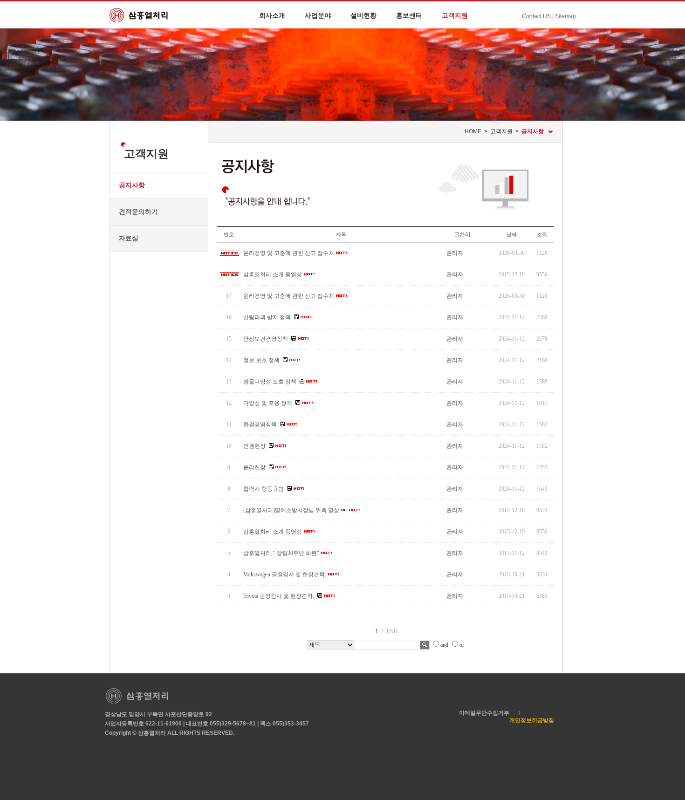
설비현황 (363, 15)
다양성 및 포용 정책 (267, 403)
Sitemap (565, 16)
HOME (473, 131)
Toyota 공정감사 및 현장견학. (278, 596)
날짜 (512, 234)
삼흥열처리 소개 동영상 (272, 274)
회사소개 (272, 15)
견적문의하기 (138, 211)
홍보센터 (409, 15)
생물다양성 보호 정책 (269, 381)
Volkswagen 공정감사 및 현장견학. (284, 574)
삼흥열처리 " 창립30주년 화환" (281, 553)
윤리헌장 (254, 467)
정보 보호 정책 (261, 360)
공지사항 (132, 185)
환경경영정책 (260, 424)
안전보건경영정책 (265, 338)
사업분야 (318, 15)
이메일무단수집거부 (484, 713)
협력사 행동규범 (263, 488)
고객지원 (455, 15)
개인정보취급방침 (531, 720)
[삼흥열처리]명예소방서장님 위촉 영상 (291, 510)
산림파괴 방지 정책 (267, 317)
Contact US (536, 16)
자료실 (128, 238)
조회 (542, 234)
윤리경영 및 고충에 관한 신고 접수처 (288, 253)
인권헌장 (254, 446)
